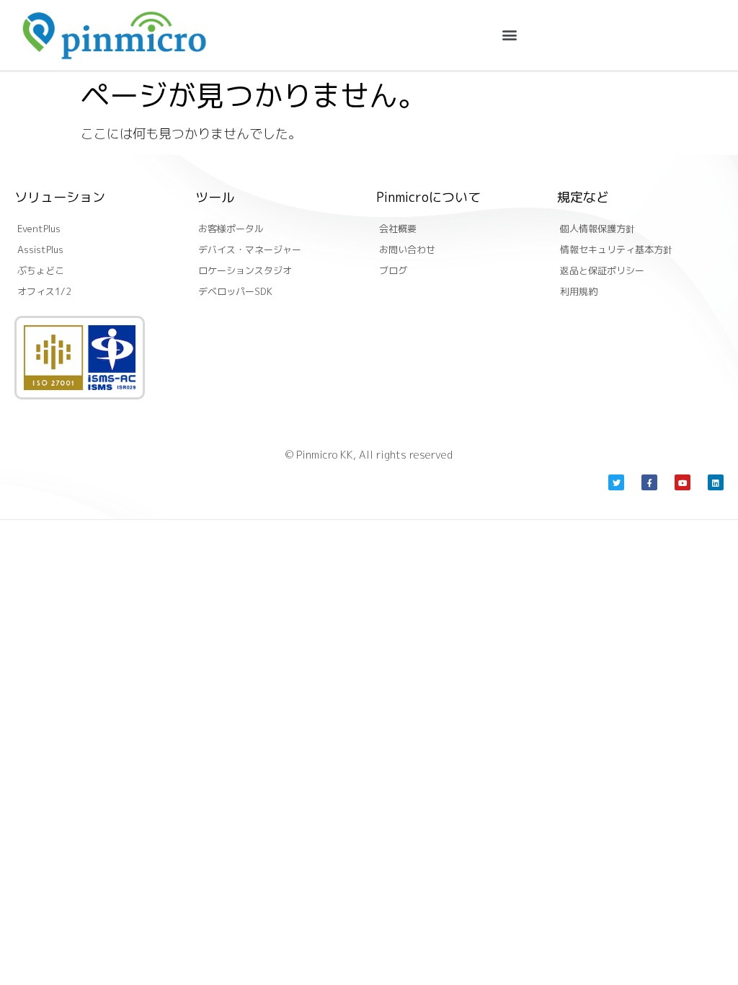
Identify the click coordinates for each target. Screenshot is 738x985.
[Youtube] (682, 482)
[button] (509, 35)
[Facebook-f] (649, 482)
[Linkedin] (716, 482)
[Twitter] (616, 482)
